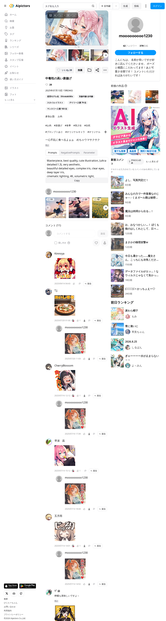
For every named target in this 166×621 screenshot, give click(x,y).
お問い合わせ (10, 606)
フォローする (135, 52)
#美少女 (77, 125)
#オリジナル (94, 131)
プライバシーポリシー (13, 614)
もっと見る (151, 161)
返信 (89, 283)
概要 (6, 599)
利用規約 (8, 610)
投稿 (136, 5)
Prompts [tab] (52, 152)
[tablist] (71, 152)
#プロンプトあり (54, 131)
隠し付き (62, 243)
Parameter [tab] (89, 152)
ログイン (157, 5)
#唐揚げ (58, 125)
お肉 (60, 116)
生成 (125, 5)
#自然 (87, 125)
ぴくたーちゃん (11, 603)
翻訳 (47, 145)
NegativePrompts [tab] (70, 152)
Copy (77, 180)
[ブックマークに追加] (89, 70)
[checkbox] (55, 243)
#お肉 (48, 125)
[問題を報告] (79, 283)
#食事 (68, 125)
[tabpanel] (76, 170)
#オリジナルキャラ (75, 131)
